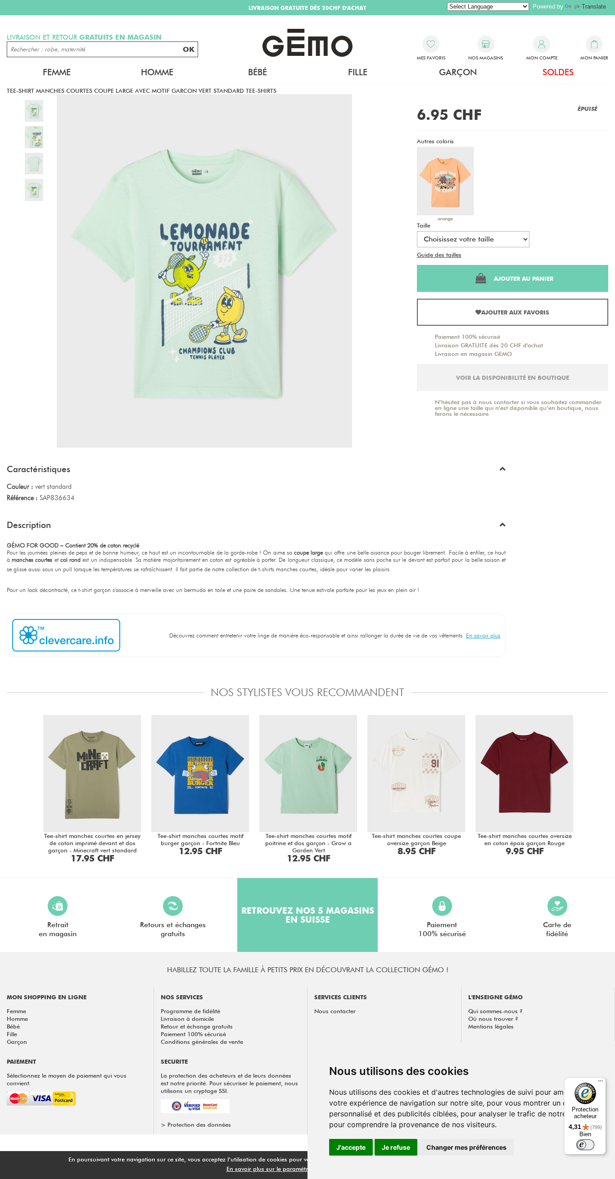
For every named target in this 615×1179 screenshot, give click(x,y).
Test (468, 254)
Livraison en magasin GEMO (473, 353)
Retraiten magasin (58, 929)
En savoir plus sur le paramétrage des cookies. (289, 1168)
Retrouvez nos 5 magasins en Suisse (307, 915)
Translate (594, 6)
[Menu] (600, 1083)
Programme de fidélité (190, 1011)
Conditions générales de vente (202, 1041)
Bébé (13, 1026)
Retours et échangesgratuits (173, 929)
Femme (16, 1011)
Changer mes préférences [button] (466, 1147)
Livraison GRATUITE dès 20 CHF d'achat (489, 345)
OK (188, 49)
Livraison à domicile (187, 1018)
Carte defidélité (557, 929)
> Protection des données (196, 1124)
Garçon (17, 1041)
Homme (17, 1018)
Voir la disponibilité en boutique (512, 377)
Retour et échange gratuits (197, 1026)
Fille (12, 1034)
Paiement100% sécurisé (442, 929)
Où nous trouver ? (493, 1018)
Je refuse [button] (396, 1147)
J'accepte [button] (351, 1147)
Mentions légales (491, 1026)
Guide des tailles (439, 254)
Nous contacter (335, 1011)
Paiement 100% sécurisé (467, 336)
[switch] (585, 1144)
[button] (256, 471)
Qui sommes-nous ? (495, 1011)
